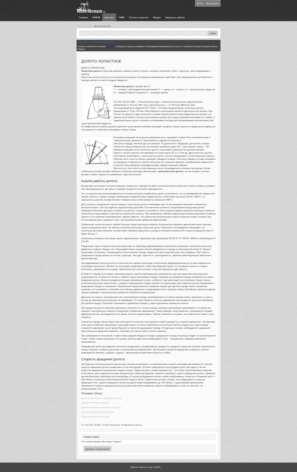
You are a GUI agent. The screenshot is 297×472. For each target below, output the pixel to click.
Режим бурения (101, 402)
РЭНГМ (96, 17)
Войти (200, 3)
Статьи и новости (138, 17)
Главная (83, 17)
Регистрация (212, 3)
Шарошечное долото (103, 411)
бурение (138, 425)
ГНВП (121, 17)
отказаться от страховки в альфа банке (95, 42)
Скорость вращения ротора (107, 397)
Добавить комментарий (97, 448)
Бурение (109, 17)
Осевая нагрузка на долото (107, 407)
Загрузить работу (175, 17)
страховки (110, 46)
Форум (157, 17)
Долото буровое (101, 416)
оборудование (128, 425)
